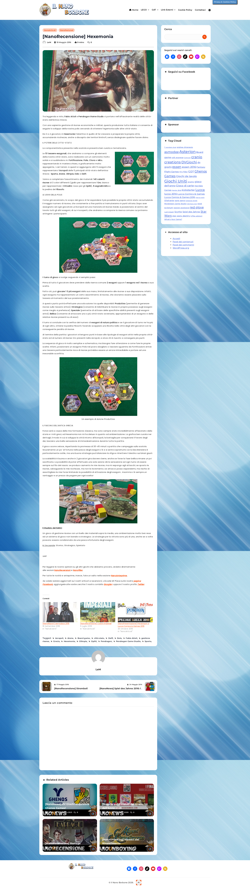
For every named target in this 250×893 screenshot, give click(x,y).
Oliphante (169, 200)
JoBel (51, 812)
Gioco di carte (185, 185)
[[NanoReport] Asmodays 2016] (60, 612)
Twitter (141, 584)
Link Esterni (167, 9)
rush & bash (169, 212)
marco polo (200, 197)
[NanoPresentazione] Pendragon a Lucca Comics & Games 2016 (133, 624)
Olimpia (83, 641)
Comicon (187, 158)
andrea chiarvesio (185, 147)
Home (135, 10)
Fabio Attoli (131, 638)
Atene (70, 638)
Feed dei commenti (183, 245)
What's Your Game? (173, 219)
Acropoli (59, 638)
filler (185, 172)
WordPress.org (181, 248)
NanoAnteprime (119, 575)
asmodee (171, 152)
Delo (119, 638)
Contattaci (200, 10)
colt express (177, 157)
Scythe (178, 211)
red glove (197, 207)
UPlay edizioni (196, 216)
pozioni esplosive (181, 208)
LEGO (144, 9)
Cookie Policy (185, 10)
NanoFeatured (66, 30)
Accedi (176, 238)
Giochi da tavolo (186, 176)
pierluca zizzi (192, 204)
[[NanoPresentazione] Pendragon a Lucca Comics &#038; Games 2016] (135, 612)
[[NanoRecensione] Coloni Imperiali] (97, 612)
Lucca (200, 190)
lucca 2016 (170, 193)
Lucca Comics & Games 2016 (179, 197)
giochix (191, 182)
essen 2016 (189, 166)
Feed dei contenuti (183, 241)
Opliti (94, 641)
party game (180, 200)
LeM (49, 42)
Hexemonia (69, 641)
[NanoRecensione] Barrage (63, 843)
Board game (84, 638)
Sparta (148, 641)
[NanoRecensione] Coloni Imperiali (95, 623)
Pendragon (106, 641)
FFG (181, 172)
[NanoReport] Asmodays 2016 (56, 623)
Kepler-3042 (176, 190)
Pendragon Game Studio (128, 641)
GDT (191, 171)
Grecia (56, 641)
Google (107, 584)
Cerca (168, 29)
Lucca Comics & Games (191, 194)
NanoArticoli (50, 30)
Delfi (110, 638)
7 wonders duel (170, 147)
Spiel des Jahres (191, 211)
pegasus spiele (191, 201)
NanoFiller (78, 570)
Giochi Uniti (175, 181)
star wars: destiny (181, 216)
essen (176, 167)
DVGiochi (189, 162)
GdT (154, 9)
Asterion (187, 151)
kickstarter (188, 189)
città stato (99, 638)
